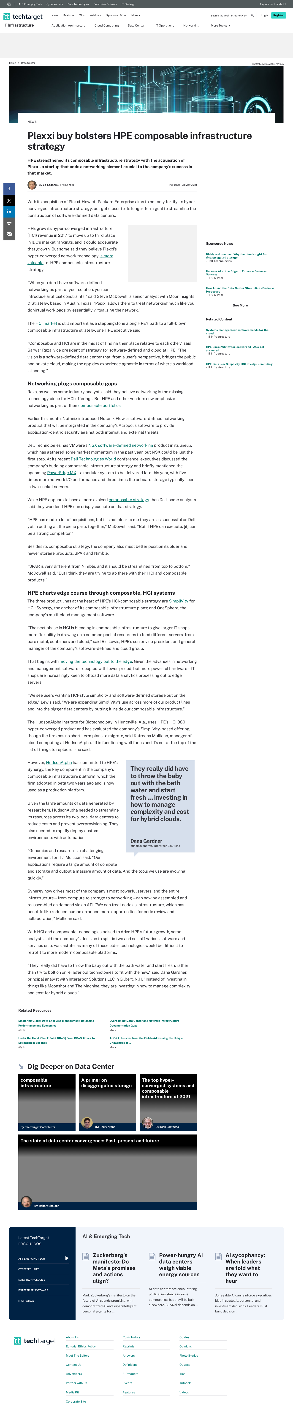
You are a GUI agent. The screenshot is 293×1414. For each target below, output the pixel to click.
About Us (72, 1337)
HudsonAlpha (59, 762)
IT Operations (164, 25)
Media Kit (72, 1392)
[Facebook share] (9, 189)
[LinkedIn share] (9, 212)
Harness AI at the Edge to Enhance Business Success (236, 273)
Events (127, 1383)
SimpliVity (178, 601)
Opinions (185, 1346)
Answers (129, 1355)
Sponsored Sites (116, 15)
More (134, 15)
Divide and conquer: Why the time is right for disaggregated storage (236, 256)
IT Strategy (128, 4)
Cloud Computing (107, 25)
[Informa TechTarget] (9, 4)
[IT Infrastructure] (23, 10)
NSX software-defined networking (120, 445)
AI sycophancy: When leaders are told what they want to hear (245, 1268)
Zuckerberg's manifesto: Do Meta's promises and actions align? (114, 1268)
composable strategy (129, 499)
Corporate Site (76, 1401)
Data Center (136, 25)
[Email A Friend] (9, 234)
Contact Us (73, 1364)
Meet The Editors (78, 1355)
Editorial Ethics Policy (81, 1346)
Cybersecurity (54, 4)
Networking (191, 25)
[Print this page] (9, 223)
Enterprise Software (105, 4)
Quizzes (184, 1364)
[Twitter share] (9, 200)
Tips (82, 15)
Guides (184, 1337)
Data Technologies (78, 4)
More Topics (219, 25)
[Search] (252, 16)
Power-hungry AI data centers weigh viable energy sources (181, 1264)
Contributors (131, 1337)
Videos (184, 1392)
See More (240, 305)
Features (68, 15)
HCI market (46, 323)
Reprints (129, 1346)
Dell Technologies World (93, 459)
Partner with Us (76, 1383)
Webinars (95, 15)
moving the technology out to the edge (96, 661)
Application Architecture (68, 25)
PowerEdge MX (61, 472)
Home (12, 63)
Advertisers (74, 1374)
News (55, 15)
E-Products (130, 1374)
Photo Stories (188, 1355)
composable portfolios (99, 405)
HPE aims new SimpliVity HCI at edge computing (239, 364)
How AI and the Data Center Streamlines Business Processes (240, 290)
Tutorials (185, 1383)
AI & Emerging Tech (30, 4)
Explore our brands (271, 4)
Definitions (130, 1364)
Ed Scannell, (51, 184)
